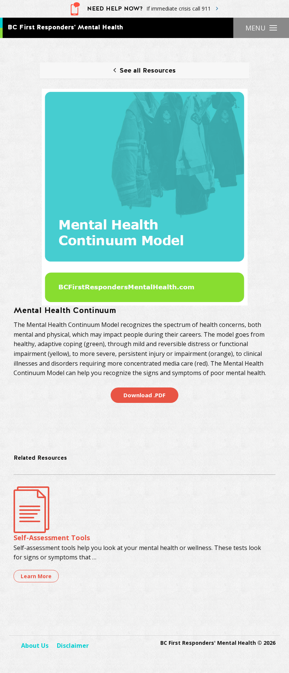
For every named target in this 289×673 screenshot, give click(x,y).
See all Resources (148, 70)
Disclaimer (73, 645)
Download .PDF (144, 395)
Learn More (36, 576)
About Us (35, 645)
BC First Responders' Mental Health (65, 27)
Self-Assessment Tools (52, 537)
